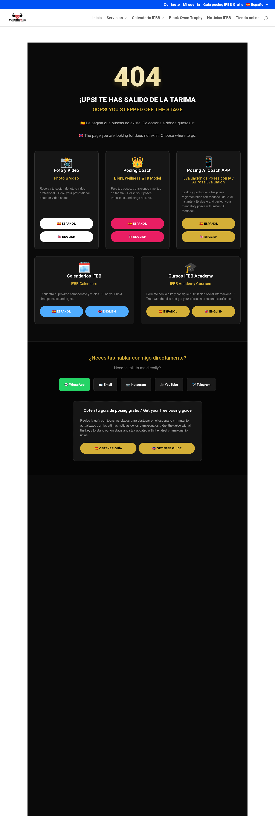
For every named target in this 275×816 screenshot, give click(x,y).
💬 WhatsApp (74, 384)
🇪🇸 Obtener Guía (108, 448)
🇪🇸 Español (66, 223)
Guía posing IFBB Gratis (223, 5)
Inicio (97, 18)
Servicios (115, 18)
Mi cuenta (191, 5)
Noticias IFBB (219, 18)
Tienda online (248, 18)
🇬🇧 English (66, 237)
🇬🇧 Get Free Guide (167, 448)
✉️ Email (105, 384)
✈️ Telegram (201, 384)
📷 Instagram (136, 384)
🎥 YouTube (169, 384)
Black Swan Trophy (185, 18)
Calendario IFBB (146, 18)
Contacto (172, 5)
